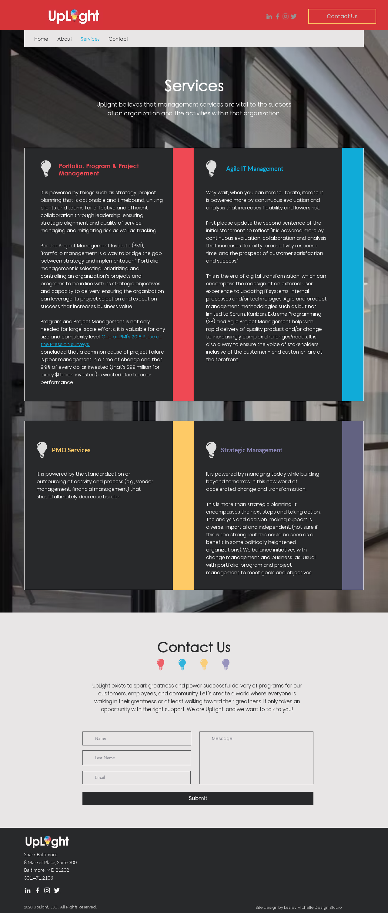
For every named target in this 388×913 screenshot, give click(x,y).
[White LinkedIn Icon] (28, 890)
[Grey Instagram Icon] (285, 16)
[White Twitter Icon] (57, 890)
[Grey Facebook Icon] (277, 16)
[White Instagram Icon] (47, 890)
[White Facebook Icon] (37, 890)
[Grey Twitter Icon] (294, 16)
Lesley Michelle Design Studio (313, 907)
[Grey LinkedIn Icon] (269, 16)
